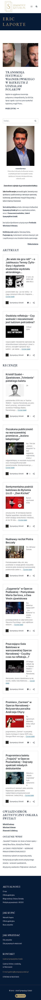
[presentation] (20, 55)
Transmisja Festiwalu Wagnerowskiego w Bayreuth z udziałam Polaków (20, 80)
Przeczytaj (12, 108)
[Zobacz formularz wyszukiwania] (36, 6)
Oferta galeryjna (9, 895)
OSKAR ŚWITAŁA (20, 169)
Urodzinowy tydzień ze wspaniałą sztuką (17, 856)
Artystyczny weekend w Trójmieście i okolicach (19, 867)
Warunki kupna (8, 917)
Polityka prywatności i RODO (13, 902)
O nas (5, 891)
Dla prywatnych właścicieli (12, 943)
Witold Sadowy (8, 824)
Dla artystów (7, 940)
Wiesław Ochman (9, 827)
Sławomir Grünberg (10, 831)
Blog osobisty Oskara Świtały (13, 899)
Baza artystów (8, 925)
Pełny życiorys (33, 244)
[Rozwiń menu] (31, 6)
